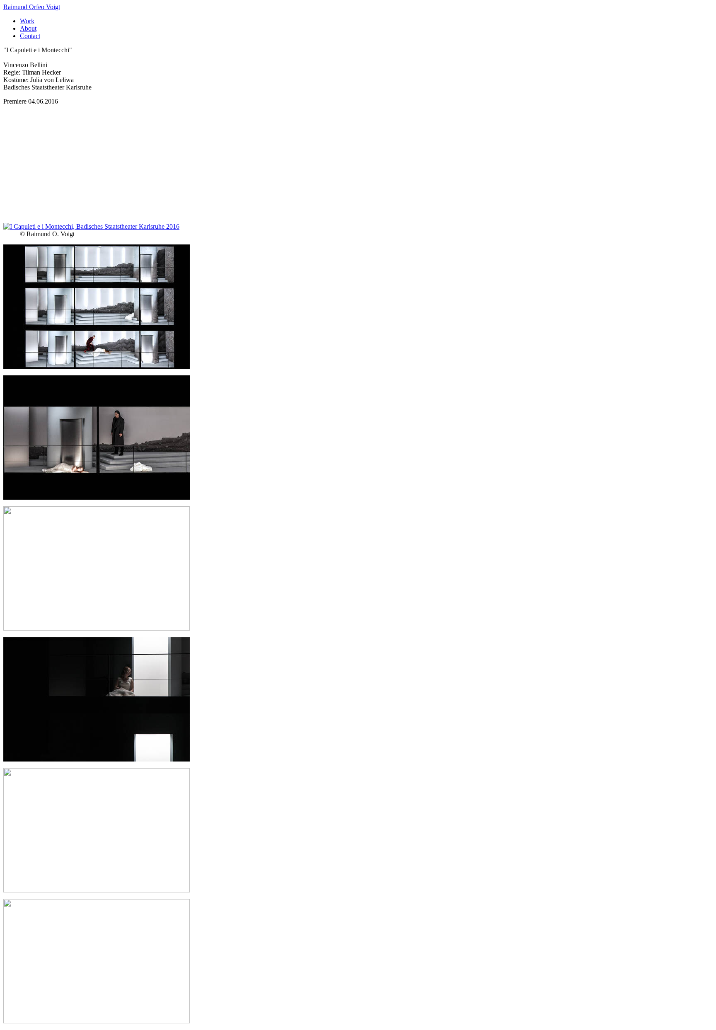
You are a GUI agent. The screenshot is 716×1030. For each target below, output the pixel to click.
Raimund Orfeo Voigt (31, 6)
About (28, 28)
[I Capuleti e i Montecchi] (91, 226)
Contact (30, 35)
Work (27, 20)
